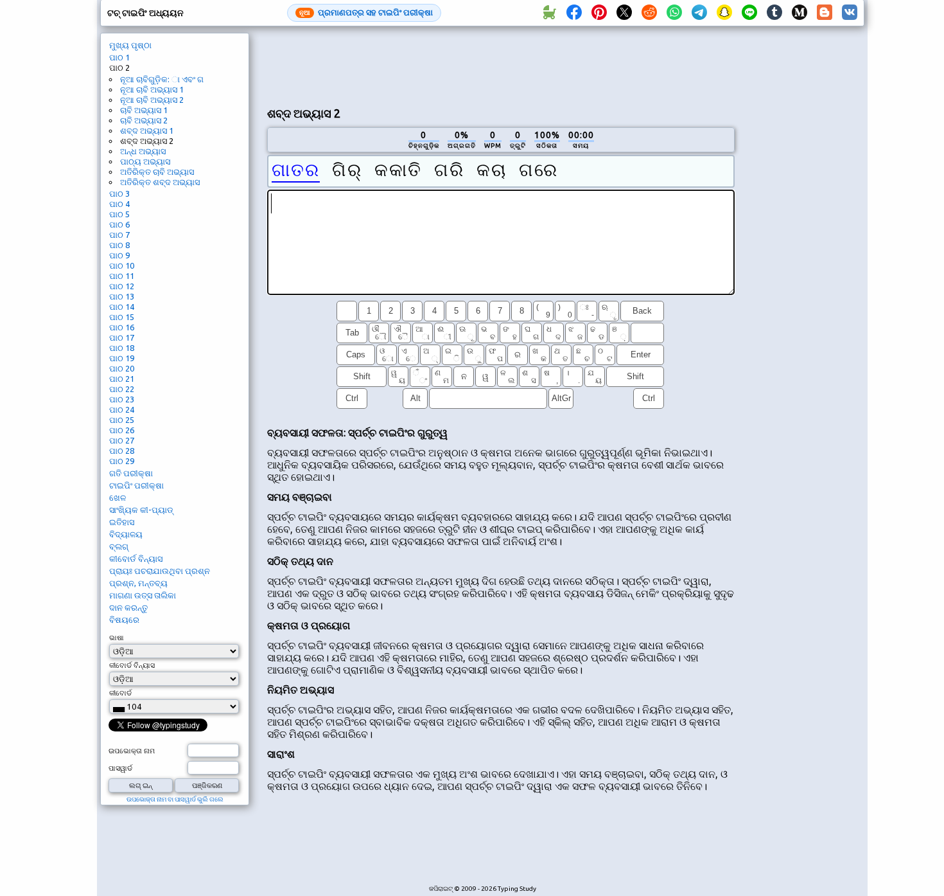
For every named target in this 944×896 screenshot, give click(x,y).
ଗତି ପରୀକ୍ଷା (131, 473)
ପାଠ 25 (121, 419)
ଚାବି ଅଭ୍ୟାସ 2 (144, 120)
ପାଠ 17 (121, 337)
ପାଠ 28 (121, 450)
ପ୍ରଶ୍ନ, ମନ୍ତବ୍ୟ (138, 582)
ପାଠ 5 (119, 214)
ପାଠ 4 (119, 203)
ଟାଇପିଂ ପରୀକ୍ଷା (136, 485)
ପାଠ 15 (121, 316)
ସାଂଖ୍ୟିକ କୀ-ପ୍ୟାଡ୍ (141, 509)
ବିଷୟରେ (124, 619)
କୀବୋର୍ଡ (120, 693)
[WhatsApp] (674, 12)
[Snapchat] (724, 12)
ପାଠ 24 (121, 409)
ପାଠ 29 (121, 460)
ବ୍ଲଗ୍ (118, 546)
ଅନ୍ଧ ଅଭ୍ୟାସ (143, 151)
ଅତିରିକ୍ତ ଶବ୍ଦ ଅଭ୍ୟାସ (160, 181)
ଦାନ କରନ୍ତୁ (128, 607)
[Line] (749, 12)
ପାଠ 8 (119, 244)
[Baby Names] (549, 12)
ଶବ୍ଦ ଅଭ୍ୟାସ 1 (146, 130)
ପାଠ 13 (121, 296)
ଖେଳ (117, 497)
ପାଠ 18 (121, 347)
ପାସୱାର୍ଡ (120, 768)
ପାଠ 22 (121, 388)
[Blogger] (824, 12)
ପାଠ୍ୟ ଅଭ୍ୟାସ (145, 161)
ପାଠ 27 (121, 440)
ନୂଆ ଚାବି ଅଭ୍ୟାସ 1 (152, 89)
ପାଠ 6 (119, 224)
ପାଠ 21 (121, 378)
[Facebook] (574, 12)
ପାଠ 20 (121, 368)
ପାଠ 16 (121, 327)
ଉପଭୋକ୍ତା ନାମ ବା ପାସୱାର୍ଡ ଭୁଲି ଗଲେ (175, 799)
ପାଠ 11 (121, 275)
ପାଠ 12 (121, 286)
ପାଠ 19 (121, 358)
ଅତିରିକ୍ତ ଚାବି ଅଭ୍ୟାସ (157, 171)
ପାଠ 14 (121, 306)
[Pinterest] (599, 12)
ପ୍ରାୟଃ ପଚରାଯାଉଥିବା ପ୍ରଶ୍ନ (159, 570)
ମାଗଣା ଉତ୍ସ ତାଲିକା (142, 595)
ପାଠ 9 (119, 255)
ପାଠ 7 (119, 234)
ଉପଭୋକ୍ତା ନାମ (132, 751)
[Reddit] (649, 12)
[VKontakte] (849, 12)
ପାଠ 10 (121, 265)
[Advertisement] (501, 65)
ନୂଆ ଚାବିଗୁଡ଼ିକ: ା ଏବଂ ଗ (162, 79)
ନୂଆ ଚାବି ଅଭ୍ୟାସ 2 (152, 99)
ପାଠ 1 (119, 57)
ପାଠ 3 (119, 193)
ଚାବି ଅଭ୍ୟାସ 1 (144, 109)
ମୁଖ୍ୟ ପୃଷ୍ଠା (130, 44)
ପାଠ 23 (121, 399)
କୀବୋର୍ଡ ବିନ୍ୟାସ (135, 558)
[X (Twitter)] (624, 12)
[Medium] (799, 12)
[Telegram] (699, 12)
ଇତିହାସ (121, 521)
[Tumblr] (774, 12)
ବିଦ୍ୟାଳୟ (126, 534)
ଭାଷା (116, 637)
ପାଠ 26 (121, 430)
